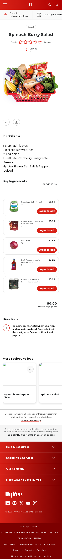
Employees (49, 544)
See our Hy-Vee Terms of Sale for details (31, 435)
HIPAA (37, 538)
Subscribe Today (31, 420)
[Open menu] (5, 5)
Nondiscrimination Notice (23, 556)
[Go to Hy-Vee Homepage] (31, 5)
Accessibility (45, 556)
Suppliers (41, 550)
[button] (20, 42)
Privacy (35, 526)
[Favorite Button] (6, 122)
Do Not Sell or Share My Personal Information (24, 532)
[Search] (49, 5)
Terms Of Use (25, 538)
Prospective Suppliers (23, 550)
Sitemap (24, 526)
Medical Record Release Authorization (23, 544)
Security (54, 532)
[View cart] (56, 5)
